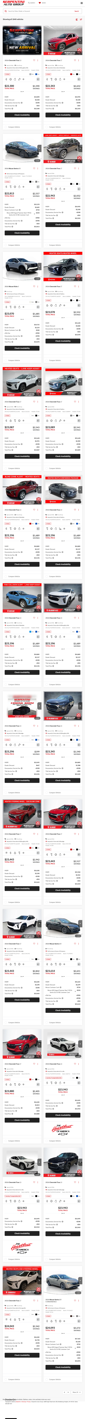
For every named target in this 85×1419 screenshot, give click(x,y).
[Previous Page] (64, 1392)
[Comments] (38, 79)
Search (77, 11)
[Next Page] (68, 1392)
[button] (39, 40)
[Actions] (37, 60)
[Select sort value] (80, 19)
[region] (22, 103)
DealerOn (18, 1401)
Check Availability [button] (22, 115)
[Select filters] (76, 19)
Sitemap (24, 1401)
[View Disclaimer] (23, 79)
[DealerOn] (10, 1399)
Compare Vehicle (14, 127)
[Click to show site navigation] (81, 3)
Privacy (29, 1401)
